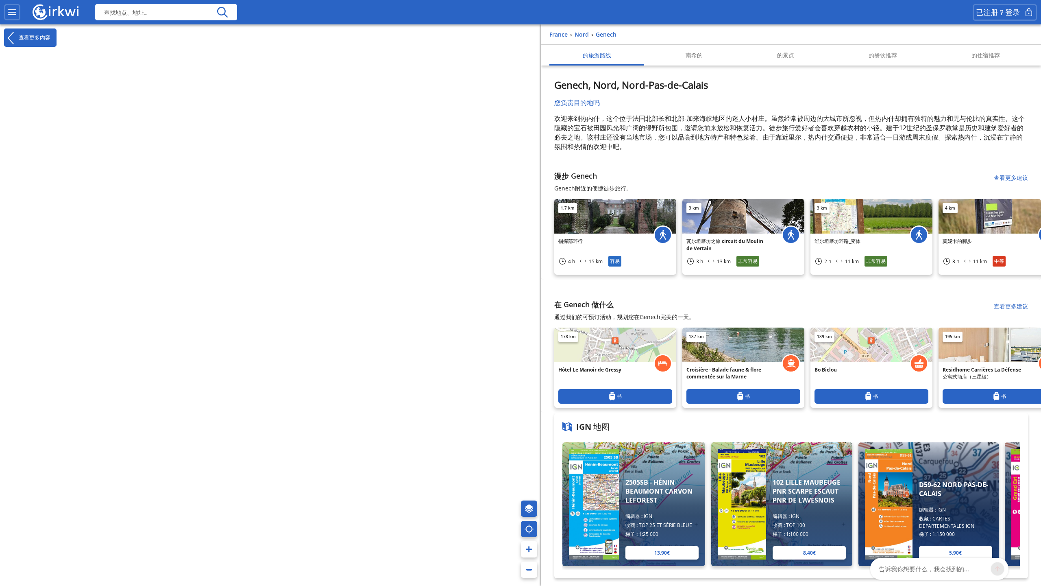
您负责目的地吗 (577, 102)
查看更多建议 (1011, 177)
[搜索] (222, 12)
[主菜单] (12, 12)
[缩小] (529, 570)
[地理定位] (529, 529)
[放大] (529, 549)
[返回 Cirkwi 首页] (56, 12)
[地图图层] (529, 509)
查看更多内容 (33, 37)
